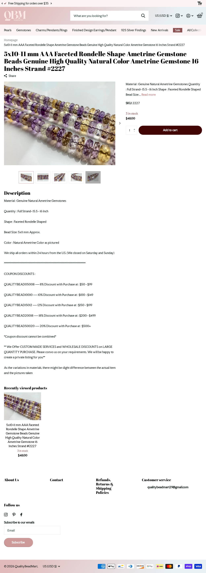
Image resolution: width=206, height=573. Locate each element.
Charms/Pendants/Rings (51, 30)
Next (51, 3)
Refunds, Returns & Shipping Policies (104, 486)
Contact (56, 479)
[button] (2, 3)
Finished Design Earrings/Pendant (94, 30)
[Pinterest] (13, 514)
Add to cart (170, 130)
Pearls (7, 30)
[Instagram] (6, 514)
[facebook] (21, 514)
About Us (11, 479)
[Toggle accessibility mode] (200, 3)
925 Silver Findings (133, 30)
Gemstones (23, 30)
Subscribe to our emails (19, 522)
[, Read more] (179, 15)
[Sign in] (190, 15)
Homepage (11, 40)
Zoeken (143, 16)
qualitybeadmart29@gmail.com (167, 487)
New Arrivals (159, 30)
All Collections (196, 30)
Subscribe (18, 542)
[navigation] (26, 177)
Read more (148, 94)
